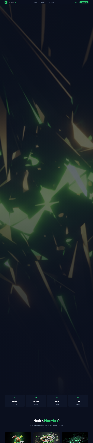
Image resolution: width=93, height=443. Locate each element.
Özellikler (36, 2)
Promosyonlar (51, 2)
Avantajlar (43, 2)
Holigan (12, 2)
